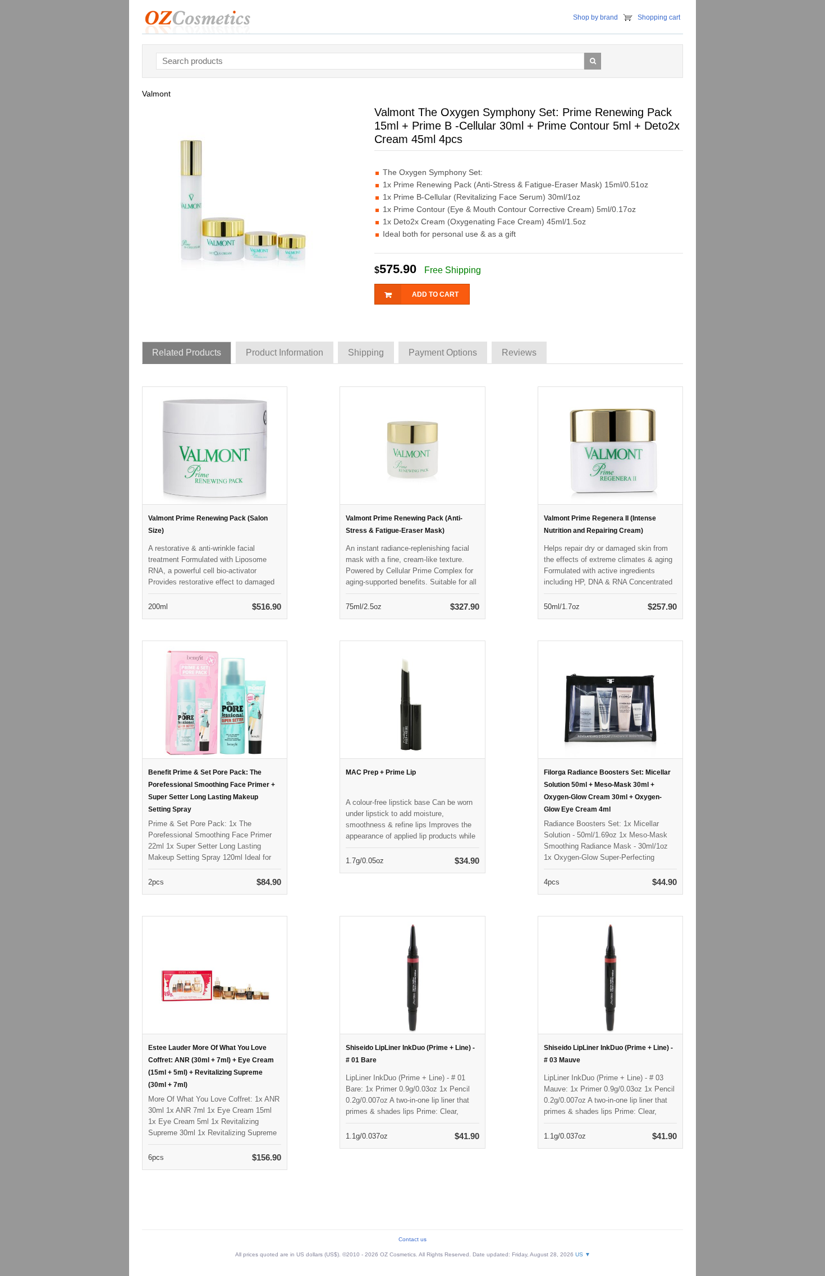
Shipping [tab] (366, 352)
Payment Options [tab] (443, 352)
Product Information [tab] (284, 352)
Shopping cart (659, 17)
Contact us (412, 1239)
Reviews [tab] (519, 352)
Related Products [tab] (186, 352)
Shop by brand (595, 17)
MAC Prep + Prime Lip (381, 772)
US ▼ (582, 1254)
